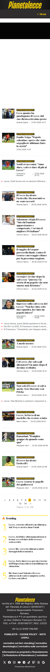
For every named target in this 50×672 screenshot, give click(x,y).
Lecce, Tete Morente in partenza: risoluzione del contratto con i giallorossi (26, 401)
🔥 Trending (9, 518)
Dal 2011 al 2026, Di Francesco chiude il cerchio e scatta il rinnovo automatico (26, 326)
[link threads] (38, 662)
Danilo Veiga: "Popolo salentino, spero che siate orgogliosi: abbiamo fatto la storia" (31, 141)
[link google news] (43, 662)
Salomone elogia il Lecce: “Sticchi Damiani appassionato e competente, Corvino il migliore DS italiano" (31, 225)
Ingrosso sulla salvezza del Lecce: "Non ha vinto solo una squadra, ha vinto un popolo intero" (32, 308)
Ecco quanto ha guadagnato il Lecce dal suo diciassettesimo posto (32, 116)
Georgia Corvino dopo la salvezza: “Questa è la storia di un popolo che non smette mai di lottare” (32, 281)
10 (34, 500)
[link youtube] (19, 662)
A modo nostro (25, 343)
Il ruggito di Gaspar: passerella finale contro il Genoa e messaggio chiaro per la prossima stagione (32, 254)
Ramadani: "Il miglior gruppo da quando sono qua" (30, 439)
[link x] (4, 662)
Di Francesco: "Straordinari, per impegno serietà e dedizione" (26, 329)
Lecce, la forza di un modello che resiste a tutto (32, 416)
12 (45, 500)
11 (39, 500)
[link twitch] (33, 662)
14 (25, 503)
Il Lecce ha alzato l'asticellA (26, 462)
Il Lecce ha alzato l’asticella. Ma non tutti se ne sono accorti (31, 198)
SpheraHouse (30, 667)
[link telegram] (24, 662)
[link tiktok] (29, 662)
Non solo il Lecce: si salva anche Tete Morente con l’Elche (31, 388)
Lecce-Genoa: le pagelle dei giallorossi (30, 483)
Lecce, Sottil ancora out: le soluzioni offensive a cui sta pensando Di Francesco (26, 181)
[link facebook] (9, 662)
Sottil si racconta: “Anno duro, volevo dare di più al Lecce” (32, 167)
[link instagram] (14, 662)
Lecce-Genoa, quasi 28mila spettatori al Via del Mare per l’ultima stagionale (26, 323)
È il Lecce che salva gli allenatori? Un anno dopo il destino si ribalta (32, 364)
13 (20, 503)
